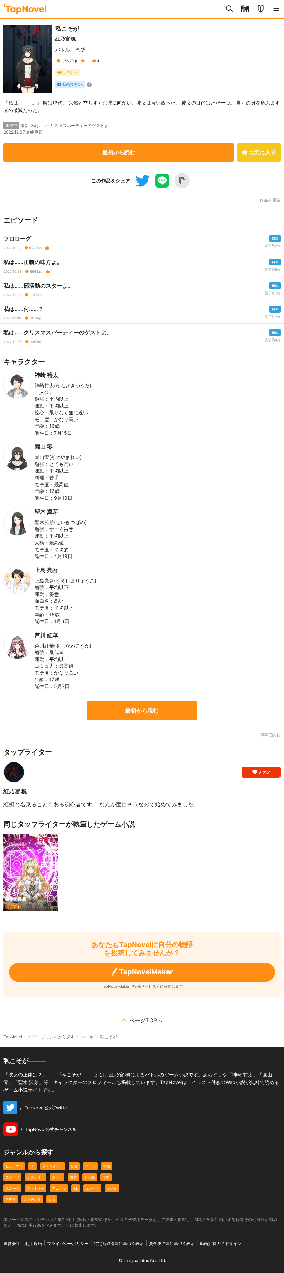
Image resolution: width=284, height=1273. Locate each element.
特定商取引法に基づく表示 (119, 1243)
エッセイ (92, 1188)
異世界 (11, 1199)
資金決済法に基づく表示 (172, 1243)
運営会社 (11, 1243)
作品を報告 (270, 200)
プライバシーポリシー (68, 1243)
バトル (62, 50)
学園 (106, 1166)
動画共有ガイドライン (220, 1243)
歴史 (106, 1177)
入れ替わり (32, 1199)
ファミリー (35, 1188)
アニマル (59, 1188)
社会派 (90, 1177)
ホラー (57, 1177)
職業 (73, 1177)
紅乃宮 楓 (65, 39)
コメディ (12, 1177)
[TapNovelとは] (260, 9)
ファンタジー (52, 1166)
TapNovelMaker (146, 972)
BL (75, 1188)
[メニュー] (276, 9)
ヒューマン (14, 1166)
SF (32, 1166)
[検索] (229, 9)
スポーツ (12, 1188)
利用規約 (33, 1243)
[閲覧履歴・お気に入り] (245, 9)
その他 (112, 1188)
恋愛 (80, 50)
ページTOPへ (145, 1020)
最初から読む (118, 152)
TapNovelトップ (19, 1036)
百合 (51, 1199)
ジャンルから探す (57, 1036)
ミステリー (35, 1177)
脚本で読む (270, 734)
